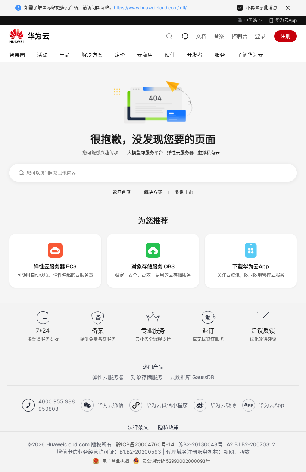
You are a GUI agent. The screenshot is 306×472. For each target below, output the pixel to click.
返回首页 (122, 192)
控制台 (239, 36)
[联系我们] (185, 36)
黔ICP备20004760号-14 (145, 444)
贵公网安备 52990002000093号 (176, 461)
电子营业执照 (115, 461)
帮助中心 (184, 192)
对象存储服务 (146, 377)
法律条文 (138, 427)
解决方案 (153, 192)
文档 (201, 36)
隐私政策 (168, 427)
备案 (219, 36)
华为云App (286, 20)
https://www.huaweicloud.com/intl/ (150, 7)
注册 (285, 36)
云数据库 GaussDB (192, 377)
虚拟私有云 (208, 153)
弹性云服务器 (180, 153)
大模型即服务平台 (145, 153)
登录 (260, 36)
